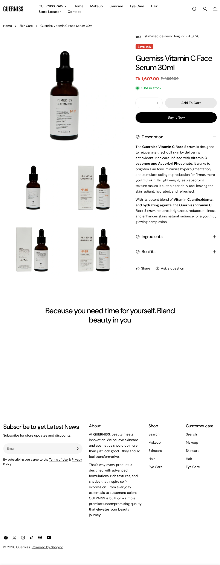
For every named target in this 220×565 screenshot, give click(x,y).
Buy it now (176, 117)
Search (153, 434)
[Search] (194, 9)
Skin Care (26, 26)
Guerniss (23, 547)
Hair (151, 459)
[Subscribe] (77, 448)
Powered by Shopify (47, 547)
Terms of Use (58, 459)
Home (7, 26)
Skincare (155, 450)
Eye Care (155, 467)
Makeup (154, 442)
